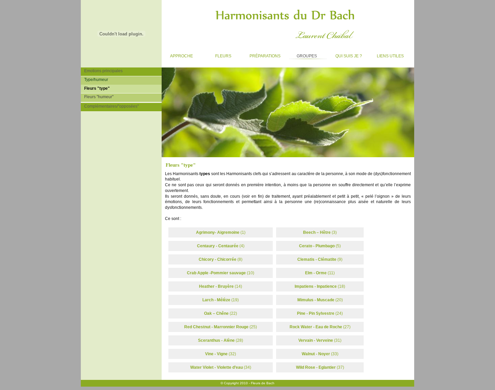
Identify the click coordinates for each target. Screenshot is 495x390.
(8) (220, 259)
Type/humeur (94, 79)
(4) (220, 246)
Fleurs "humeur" (97, 96)
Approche (177, 54)
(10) (220, 273)
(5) (320, 246)
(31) (319, 340)
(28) (220, 340)
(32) (220, 354)
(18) (320, 286)
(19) (220, 300)
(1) (220, 232)
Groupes (302, 54)
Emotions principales (102, 70)
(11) (320, 273)
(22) (220, 313)
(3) (320, 232)
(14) (220, 286)
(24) (320, 313)
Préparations (262, 54)
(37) (320, 367)
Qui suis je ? (345, 54)
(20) (320, 300)
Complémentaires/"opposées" (110, 106)
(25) (220, 327)
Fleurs (217, 54)
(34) (220, 367)
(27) (320, 327)
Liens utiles (387, 54)
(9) (319, 259)
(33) (320, 354)
